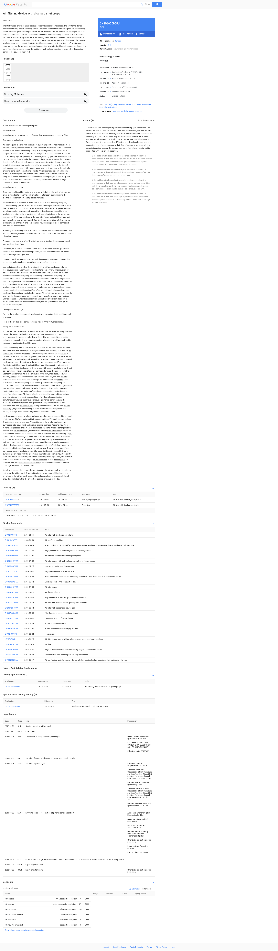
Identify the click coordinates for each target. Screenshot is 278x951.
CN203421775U (11, 618)
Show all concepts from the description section (24, 930)
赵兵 (109, 45)
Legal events (119, 104)
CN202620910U (11, 592)
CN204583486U (11, 577)
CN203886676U (11, 550)
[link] (9, 899)
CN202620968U (11, 556)
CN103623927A (11, 582)
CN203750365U (11, 613)
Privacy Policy (161, 947)
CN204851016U (11, 597)
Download (135, 889)
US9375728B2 (11, 639)
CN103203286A (11, 660)
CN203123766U (11, 608)
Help (173, 947)
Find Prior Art (127, 34)
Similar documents (133, 104)
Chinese (118, 41)
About (106, 947)
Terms (149, 947)
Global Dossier (127, 111)
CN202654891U (11, 561)
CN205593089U (11, 649)
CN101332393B (11, 571)
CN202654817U (11, 587)
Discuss (138, 111)
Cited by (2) (108, 104)
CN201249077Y (11, 540)
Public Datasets (136, 947)
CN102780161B (11, 634)
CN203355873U (11, 566)
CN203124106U (11, 603)
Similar (141, 34)
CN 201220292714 (12, 686)
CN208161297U (11, 629)
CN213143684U (11, 655)
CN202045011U (11, 644)
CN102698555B (11, 535)
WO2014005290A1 (13, 505)
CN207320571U (11, 623)
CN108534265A (11, 545)
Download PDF (109, 34)
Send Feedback (119, 947)
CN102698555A (11, 499)
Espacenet (116, 111)
